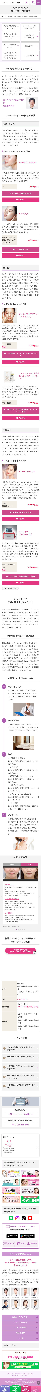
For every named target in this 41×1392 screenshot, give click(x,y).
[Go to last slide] (1, 896)
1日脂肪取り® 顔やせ (12, 899)
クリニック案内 (8, 16)
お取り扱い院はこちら (10, 588)
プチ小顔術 (8, 913)
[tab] (16, 929)
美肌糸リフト (9, 885)
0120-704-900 (22, 999)
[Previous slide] (3, 1147)
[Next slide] (40, 896)
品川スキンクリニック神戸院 (20, 16)
